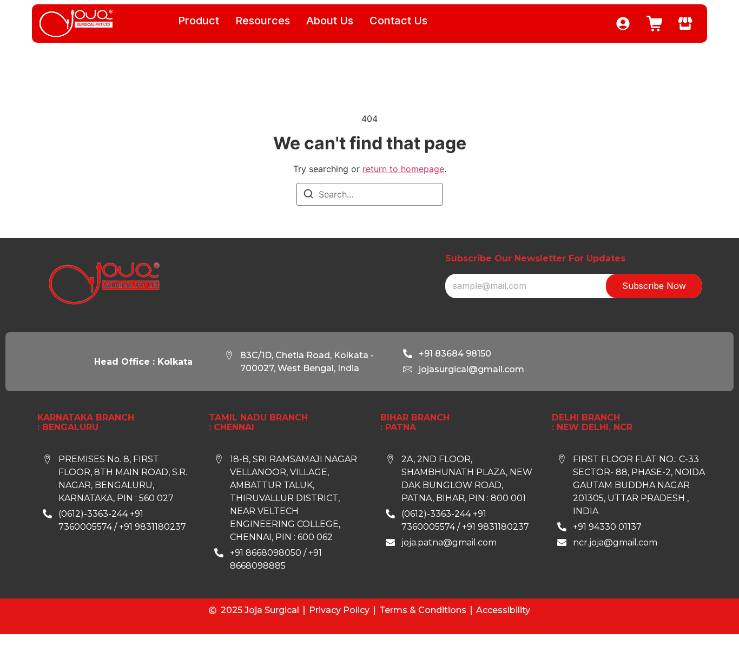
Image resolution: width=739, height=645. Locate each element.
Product (198, 20)
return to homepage (403, 168)
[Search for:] (369, 194)
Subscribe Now (654, 285)
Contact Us (398, 20)
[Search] (308, 195)
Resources (262, 20)
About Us (329, 20)
